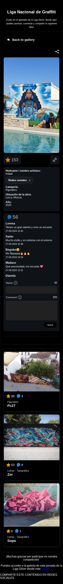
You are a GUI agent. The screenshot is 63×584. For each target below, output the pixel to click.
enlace (45, 568)
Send (50, 325)
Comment (11, 297)
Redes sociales (17, 180)
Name (9, 282)
